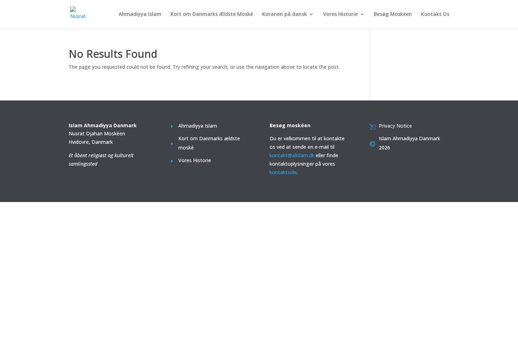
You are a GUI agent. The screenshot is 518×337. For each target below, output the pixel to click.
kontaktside (283, 172)
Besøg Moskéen (393, 14)
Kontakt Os (435, 14)
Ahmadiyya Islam (140, 14)
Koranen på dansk (284, 14)
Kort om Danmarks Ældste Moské (212, 14)
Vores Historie (340, 14)
